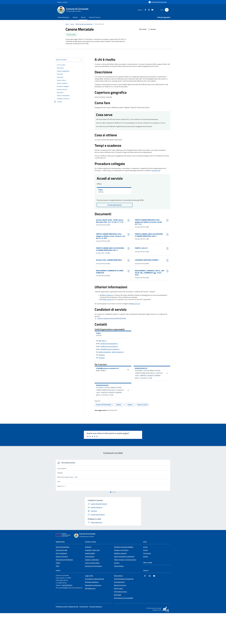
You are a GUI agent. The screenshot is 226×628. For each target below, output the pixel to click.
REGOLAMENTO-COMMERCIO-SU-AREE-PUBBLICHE (110, 272)
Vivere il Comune (94, 17)
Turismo (116, 563)
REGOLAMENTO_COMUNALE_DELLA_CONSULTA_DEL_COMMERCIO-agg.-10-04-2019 (149, 273)
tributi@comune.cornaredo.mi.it (109, 349)
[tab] (110, 492)
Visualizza (102, 355)
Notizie (145, 556)
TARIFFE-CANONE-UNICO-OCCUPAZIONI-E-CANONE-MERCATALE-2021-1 (110, 249)
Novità (75, 17)
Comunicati (147, 553)
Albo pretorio (118, 575)
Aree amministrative (62, 547)
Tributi (100, 190)
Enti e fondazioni (61, 553)
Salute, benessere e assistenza (124, 556)
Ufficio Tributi (106, 295)
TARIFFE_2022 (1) (141, 248)
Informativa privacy (120, 591)
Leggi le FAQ (89, 575)
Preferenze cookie (62, 606)
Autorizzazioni (89, 556)
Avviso (145, 550)
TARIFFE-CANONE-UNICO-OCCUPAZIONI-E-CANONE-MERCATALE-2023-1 (149, 235)
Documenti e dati (61, 550)
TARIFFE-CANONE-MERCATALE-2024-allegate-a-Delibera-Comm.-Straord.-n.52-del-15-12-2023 (111, 236)
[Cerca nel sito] (167, 10)
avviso (145, 547)
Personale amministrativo (64, 559)
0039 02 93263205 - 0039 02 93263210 (111, 352)
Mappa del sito (73, 606)
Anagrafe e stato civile (92, 550)
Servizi (83, 17)
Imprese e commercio (121, 550)
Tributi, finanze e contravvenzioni (125, 559)
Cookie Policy (83, 606)
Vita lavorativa (119, 566)
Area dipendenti (119, 582)
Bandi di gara (118, 588)
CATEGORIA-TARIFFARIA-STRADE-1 (147, 260)
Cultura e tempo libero (92, 563)
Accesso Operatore (95, 606)
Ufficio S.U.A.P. (135, 304)
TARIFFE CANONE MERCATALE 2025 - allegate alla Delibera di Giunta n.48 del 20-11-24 (148, 222)
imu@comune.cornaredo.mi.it (109, 346)
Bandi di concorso (120, 585)
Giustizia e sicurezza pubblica (123, 547)
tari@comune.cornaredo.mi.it (109, 343)
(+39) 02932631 (66, 585)
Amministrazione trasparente (123, 579)
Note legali (117, 595)
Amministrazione (63, 17)
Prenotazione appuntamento (94, 579)
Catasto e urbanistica (92, 559)
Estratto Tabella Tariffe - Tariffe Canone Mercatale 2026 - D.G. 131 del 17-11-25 (109, 221)
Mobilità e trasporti (120, 553)
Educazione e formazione (93, 566)
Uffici (57, 566)
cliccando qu (155, 170)
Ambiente (88, 547)
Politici (58, 563)
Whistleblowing (90, 588)
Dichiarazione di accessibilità (123, 598)
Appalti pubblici (90, 553)
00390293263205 (102, 385)
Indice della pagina (61, 60)
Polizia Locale (106, 299)
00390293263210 (141, 368)
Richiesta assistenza (91, 582)
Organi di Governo (62, 556)
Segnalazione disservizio (93, 585)
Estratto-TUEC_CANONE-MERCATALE (109, 260)
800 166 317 (102, 341)
